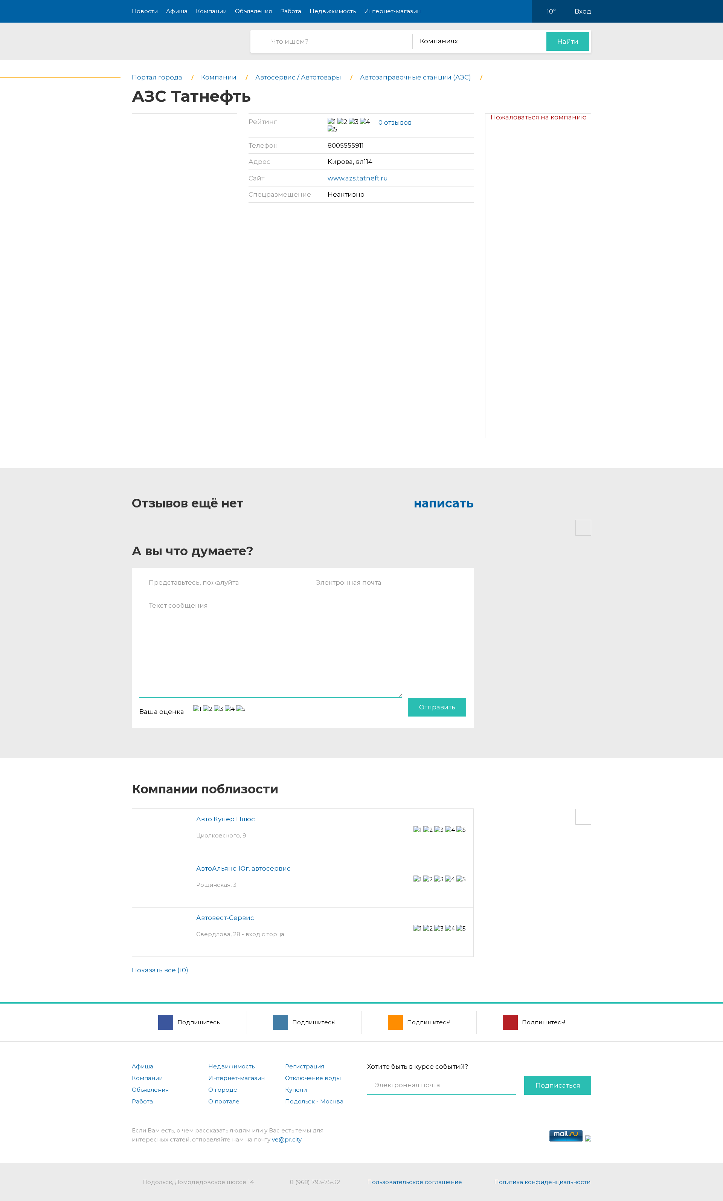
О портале (223, 1101)
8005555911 (346, 145)
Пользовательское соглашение (414, 1182)
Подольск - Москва (314, 1101)
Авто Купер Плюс (225, 819)
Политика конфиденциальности (542, 1182)
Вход (583, 11)
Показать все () (160, 970)
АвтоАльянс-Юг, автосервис (243, 868)
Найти (567, 41)
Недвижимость (333, 11)
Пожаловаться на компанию (539, 117)
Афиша (177, 11)
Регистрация (304, 1066)
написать (444, 503)
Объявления (253, 11)
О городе (222, 1089)
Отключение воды (313, 1078)
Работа (290, 11)
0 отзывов (395, 122)
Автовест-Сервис (225, 917)
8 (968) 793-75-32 (315, 1182)
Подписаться (557, 1085)
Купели (296, 1089)
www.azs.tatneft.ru (358, 178)
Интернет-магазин (392, 11)
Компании (211, 11)
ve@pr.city (287, 1139)
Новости (145, 11)
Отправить (437, 707)
